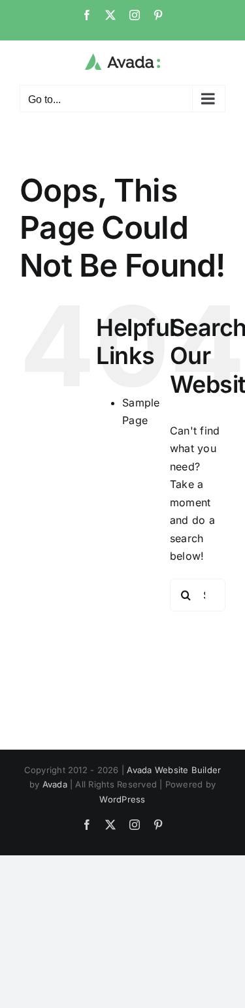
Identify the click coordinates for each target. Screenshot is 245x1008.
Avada (54, 784)
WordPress (122, 799)
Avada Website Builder (174, 770)
